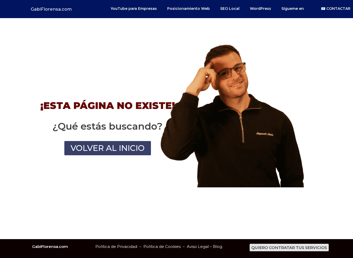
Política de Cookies (162, 246)
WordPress (260, 8)
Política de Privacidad (116, 246)
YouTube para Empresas (134, 8)
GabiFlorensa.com (51, 9)
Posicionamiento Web (188, 8)
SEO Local (230, 8)
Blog (217, 246)
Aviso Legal (198, 246)
